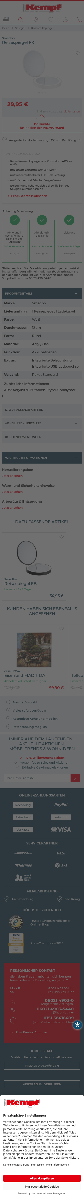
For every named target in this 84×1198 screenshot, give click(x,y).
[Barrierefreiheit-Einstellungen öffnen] (77, 1024)
